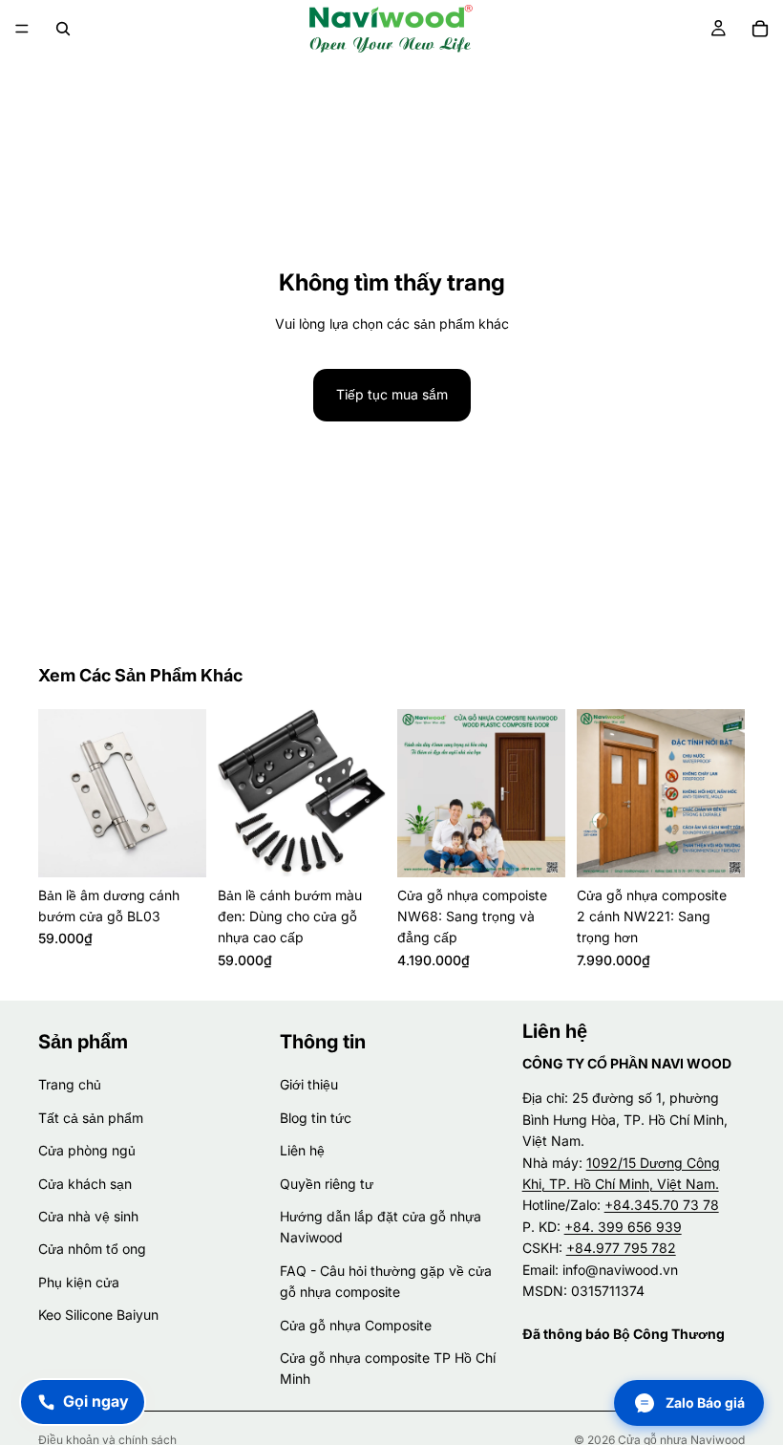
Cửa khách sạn (85, 1183)
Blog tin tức (315, 1118)
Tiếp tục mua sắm (392, 394)
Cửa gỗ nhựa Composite (356, 1325)
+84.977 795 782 (621, 1248)
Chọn (552, 847)
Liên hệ (302, 1150)
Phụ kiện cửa (78, 1282)
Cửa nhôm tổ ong (92, 1248)
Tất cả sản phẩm (90, 1118)
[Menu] (22, 29)
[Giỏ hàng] (760, 29)
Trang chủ (69, 1085)
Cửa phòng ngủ (87, 1150)
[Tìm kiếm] (63, 29)
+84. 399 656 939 (623, 1227)
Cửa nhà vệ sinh (88, 1216)
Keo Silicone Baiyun (98, 1314)
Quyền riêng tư (326, 1183)
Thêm (193, 847)
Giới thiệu (309, 1085)
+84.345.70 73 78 (661, 1205)
